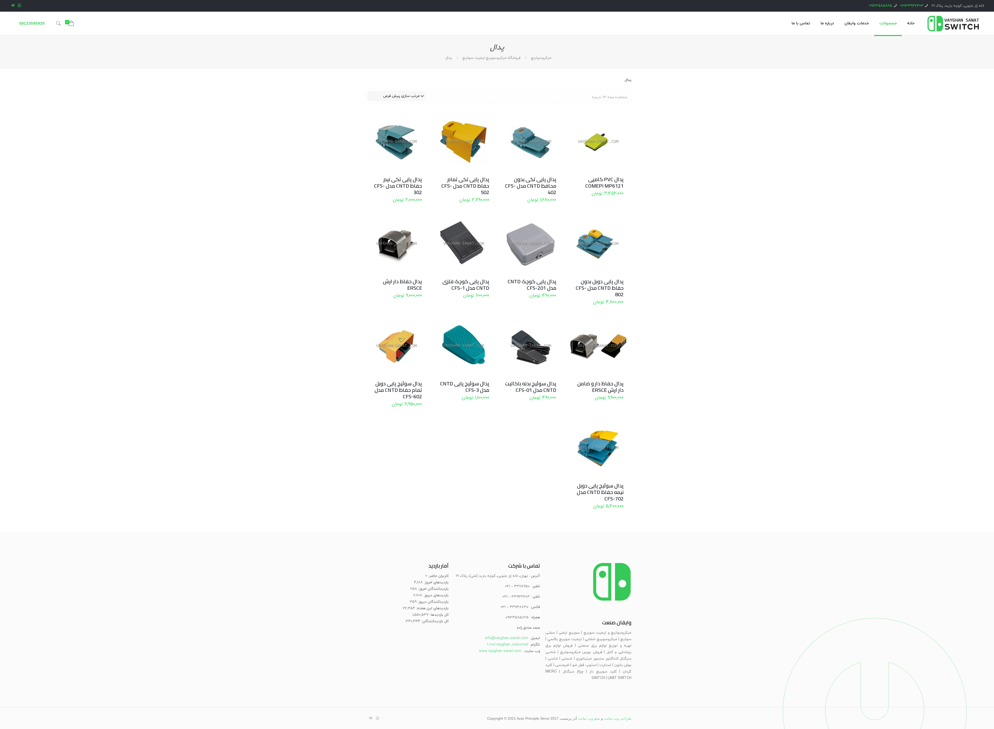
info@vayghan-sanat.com (506, 638)
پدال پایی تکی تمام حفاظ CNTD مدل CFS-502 (465, 185)
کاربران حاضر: (438, 576)
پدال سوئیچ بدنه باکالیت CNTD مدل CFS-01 (530, 387)
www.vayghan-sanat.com (500, 651)
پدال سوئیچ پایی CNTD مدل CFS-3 (464, 387)
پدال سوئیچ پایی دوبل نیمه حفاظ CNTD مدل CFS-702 (600, 492)
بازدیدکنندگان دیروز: (432, 601)
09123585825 (880, 5)
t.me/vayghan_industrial (507, 644)
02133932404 (911, 5)
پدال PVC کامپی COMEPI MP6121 (604, 182)
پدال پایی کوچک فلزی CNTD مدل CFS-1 (465, 285)
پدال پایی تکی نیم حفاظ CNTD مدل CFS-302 (398, 185)
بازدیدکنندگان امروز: (433, 588)
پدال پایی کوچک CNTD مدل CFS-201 (532, 285)
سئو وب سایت (589, 718)
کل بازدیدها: (439, 614)
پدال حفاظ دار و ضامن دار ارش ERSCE (600, 387)
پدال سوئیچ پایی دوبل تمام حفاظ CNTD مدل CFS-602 (398, 390)
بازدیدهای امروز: (436, 582)
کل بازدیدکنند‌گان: (434, 621)
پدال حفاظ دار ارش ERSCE (402, 285)
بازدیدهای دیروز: (435, 595)
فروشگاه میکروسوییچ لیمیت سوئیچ (491, 57)
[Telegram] (12, 6)
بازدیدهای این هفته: (432, 608)
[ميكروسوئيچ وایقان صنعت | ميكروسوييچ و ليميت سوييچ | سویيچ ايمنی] (953, 23)
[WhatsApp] (19, 6)
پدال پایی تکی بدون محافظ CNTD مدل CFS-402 (530, 185)
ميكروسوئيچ (541, 57)
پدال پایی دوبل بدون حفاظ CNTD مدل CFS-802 (600, 288)
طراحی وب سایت (617, 718)
